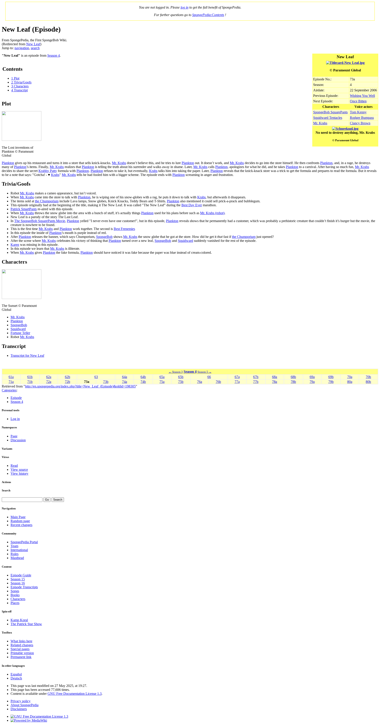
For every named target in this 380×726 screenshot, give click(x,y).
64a (124, 377)
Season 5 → (204, 371)
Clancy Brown (360, 123)
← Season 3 (176, 371)
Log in (15, 419)
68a (274, 377)
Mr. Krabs (320, 123)
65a (161, 377)
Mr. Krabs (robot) (212, 213)
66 (209, 377)
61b (30, 377)
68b (293, 377)
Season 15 (18, 579)
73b (105, 382)
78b (293, 382)
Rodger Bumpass (362, 117)
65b (180, 377)
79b (331, 382)
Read (14, 465)
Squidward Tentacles (327, 117)
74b (143, 382)
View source (19, 469)
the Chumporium (46, 201)
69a (312, 377)
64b (143, 377)
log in (184, 7)
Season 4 (53, 55)
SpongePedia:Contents (208, 15)
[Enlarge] (3, 143)
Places (15, 603)
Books (15, 595)
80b (368, 382)
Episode (16, 398)
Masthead (17, 558)
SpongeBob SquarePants (330, 112)
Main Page (18, 517)
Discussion (18, 440)
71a (11, 382)
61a (11, 377)
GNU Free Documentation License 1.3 (75, 693)
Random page (20, 521)
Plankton (8, 163)
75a (161, 382)
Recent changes (21, 525)
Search (6, 490)
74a (124, 382)
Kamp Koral (19, 620)
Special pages (20, 649)
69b (331, 377)
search (35, 48)
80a (349, 382)
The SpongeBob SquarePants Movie (39, 221)
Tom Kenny (358, 112)
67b (255, 377)
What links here (21, 641)
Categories (9, 390)
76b (218, 382)
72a (48, 382)
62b (67, 377)
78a (274, 382)
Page (14, 436)
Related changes (22, 645)
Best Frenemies (124, 229)
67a (237, 377)
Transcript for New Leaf (27, 355)
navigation (22, 48)
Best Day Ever (191, 205)
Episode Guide (21, 575)
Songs (15, 591)
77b (255, 382)
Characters (18, 599)
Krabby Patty (47, 171)
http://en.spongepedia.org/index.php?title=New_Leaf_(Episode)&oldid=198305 (80, 386)
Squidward (185, 241)
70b (368, 377)
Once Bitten (358, 101)
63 (96, 377)
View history (19, 473)
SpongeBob (104, 237)
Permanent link (21, 657)
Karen (15, 244)
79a (312, 382)
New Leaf (33, 44)
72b (67, 382)
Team (14, 546)
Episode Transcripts (24, 587)
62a (48, 377)
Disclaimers (19, 709)
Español (16, 674)
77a (237, 382)
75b (180, 382)
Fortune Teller (20, 333)
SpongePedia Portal (24, 542)
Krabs (153, 171)
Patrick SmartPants (24, 209)
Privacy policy (21, 701)
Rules (14, 554)
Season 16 (18, 583)
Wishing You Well (362, 96)
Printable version (22, 653)
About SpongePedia (24, 705)
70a (349, 377)
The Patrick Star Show (26, 624)
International (19, 550)
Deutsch (16, 678)
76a (199, 382)
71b (30, 382)
